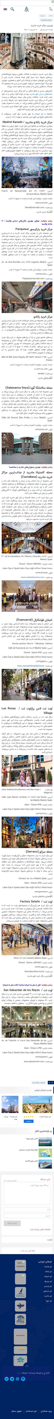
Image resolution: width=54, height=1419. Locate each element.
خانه (50, 15)
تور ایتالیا (48, 1271)
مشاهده (28, 1121)
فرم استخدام (31, 1411)
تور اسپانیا (39, 113)
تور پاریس (48, 1286)
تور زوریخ (48, 1281)
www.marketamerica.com (32, 577)
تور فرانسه (48, 1266)
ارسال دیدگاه (12, 1223)
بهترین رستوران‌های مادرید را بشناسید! (24, 467)
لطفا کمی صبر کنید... (27, 1250)
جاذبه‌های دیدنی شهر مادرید (41, 94)
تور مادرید (38, 487)
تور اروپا (49, 1300)
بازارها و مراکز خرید (46, 20)
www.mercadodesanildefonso (30, 666)
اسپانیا (43, 15)
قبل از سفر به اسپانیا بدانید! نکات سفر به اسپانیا (21, 985)
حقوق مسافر (16, 1411)
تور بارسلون (47, 1291)
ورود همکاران (46, 1411)
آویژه (19, 1373)
